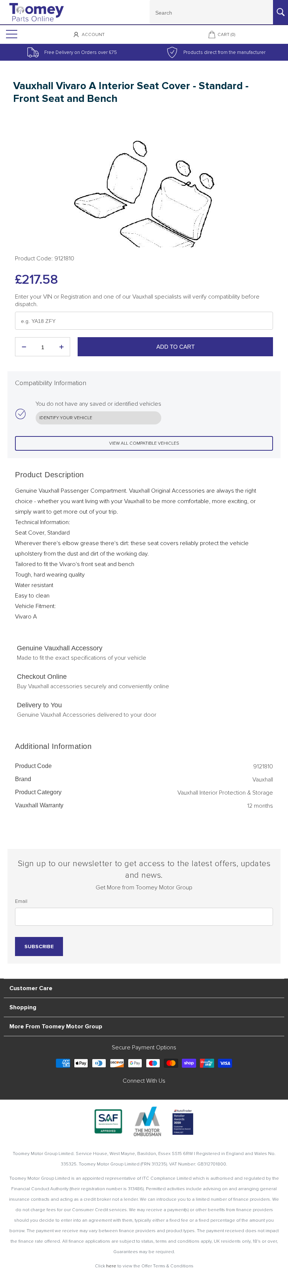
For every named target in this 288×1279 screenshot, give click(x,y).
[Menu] (11, 34)
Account (93, 34)
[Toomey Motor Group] (36, 12)
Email (21, 901)
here (111, 1266)
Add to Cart (175, 347)
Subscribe (39, 946)
